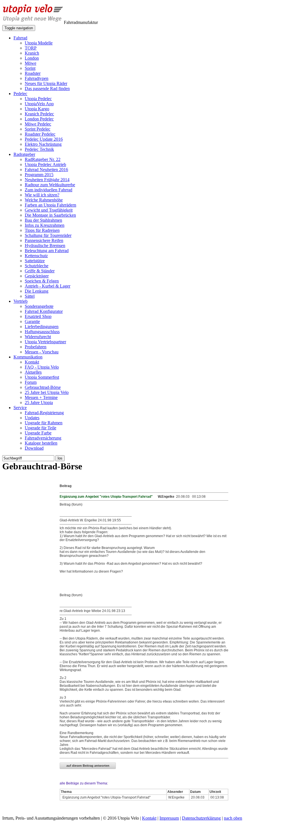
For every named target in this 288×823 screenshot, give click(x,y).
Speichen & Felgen (42, 281)
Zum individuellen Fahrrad (48, 189)
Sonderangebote (39, 306)
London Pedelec (39, 118)
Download (34, 448)
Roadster (32, 73)
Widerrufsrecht (38, 336)
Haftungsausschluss (42, 331)
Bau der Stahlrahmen (43, 220)
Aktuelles (33, 372)
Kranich (32, 53)
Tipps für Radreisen (42, 230)
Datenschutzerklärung (201, 818)
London (32, 58)
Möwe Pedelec (38, 124)
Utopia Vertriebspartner (45, 341)
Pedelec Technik (39, 149)
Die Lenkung (36, 291)
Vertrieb (21, 301)
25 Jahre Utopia (39, 402)
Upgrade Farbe (38, 432)
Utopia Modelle (39, 43)
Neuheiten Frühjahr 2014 (47, 179)
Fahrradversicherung (43, 438)
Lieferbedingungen (41, 326)
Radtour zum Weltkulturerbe (50, 184)
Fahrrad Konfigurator (44, 311)
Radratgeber (24, 154)
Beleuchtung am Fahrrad (47, 250)
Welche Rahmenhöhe (44, 200)
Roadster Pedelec (40, 134)
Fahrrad (20, 37)
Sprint (30, 68)
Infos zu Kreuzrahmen (44, 225)
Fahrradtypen (36, 78)
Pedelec (20, 93)
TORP (31, 48)
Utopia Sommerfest (42, 377)
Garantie (32, 321)
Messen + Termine (41, 397)
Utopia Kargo (37, 108)
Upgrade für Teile (40, 427)
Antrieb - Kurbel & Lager (47, 286)
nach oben (233, 818)
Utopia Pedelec (38, 98)
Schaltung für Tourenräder (48, 235)
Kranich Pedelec (39, 113)
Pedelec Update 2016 (44, 139)
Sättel (30, 296)
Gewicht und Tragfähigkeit (49, 210)
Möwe (30, 63)
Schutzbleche (36, 265)
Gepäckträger (37, 275)
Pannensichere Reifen (44, 240)
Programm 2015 (39, 174)
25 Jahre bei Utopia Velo (47, 392)
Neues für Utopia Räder (46, 83)
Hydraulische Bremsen (45, 245)
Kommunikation (28, 357)
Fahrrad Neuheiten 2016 (46, 169)
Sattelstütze (35, 260)
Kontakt (32, 362)
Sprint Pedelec (37, 129)
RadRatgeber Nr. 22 (42, 159)
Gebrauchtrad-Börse (43, 387)
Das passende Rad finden (47, 88)
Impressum (169, 818)
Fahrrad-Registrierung (44, 412)
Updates (32, 417)
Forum (31, 382)
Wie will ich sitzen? (42, 194)
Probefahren (35, 346)
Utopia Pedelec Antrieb (45, 164)
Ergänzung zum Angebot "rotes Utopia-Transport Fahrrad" (106, 797)
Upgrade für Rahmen (43, 422)
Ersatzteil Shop (38, 316)
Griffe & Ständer (40, 270)
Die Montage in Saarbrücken (50, 215)
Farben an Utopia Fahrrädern (50, 205)
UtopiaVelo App (39, 103)
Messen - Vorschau (41, 351)
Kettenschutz (36, 255)
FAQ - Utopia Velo (42, 367)
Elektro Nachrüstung (43, 144)
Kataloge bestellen (41, 443)
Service (20, 407)
